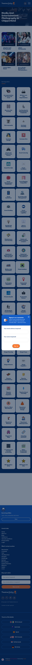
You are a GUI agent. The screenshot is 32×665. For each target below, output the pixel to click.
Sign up (16, 346)
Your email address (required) (12, 328)
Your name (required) (10, 336)
